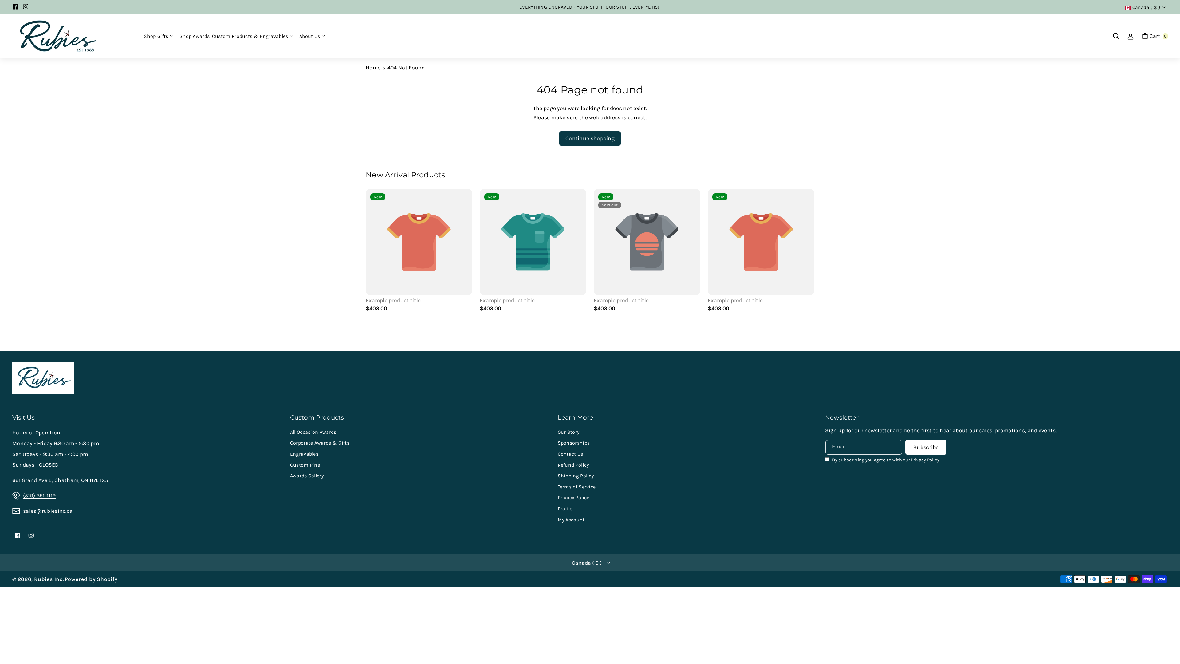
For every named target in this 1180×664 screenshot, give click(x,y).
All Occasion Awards (313, 432)
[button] (158, 36)
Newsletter (842, 417)
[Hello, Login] (1130, 36)
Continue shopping (590, 138)
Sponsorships (574, 443)
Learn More (575, 417)
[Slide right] (806, 251)
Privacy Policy (573, 497)
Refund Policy (573, 465)
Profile (565, 509)
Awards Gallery (307, 476)
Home (373, 68)
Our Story (569, 432)
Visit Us (23, 417)
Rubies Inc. (49, 579)
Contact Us (570, 454)
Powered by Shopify (91, 579)
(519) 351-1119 (39, 495)
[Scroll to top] (1166, 644)
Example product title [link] (393, 300)
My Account (571, 520)
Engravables (304, 454)
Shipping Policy (576, 476)
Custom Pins (305, 465)
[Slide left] (373, 251)
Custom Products (317, 417)
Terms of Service (577, 487)
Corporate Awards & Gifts (319, 443)
